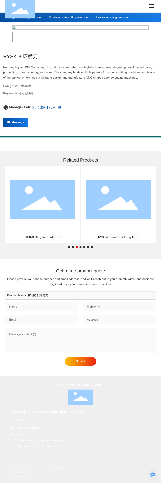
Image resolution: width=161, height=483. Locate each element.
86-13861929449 (46, 107)
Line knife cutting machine (112, 17)
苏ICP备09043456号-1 (18, 472)
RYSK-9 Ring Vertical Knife (42, 237)
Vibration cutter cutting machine (68, 17)
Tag (39, 476)
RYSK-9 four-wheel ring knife (118, 237)
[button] (69, 247)
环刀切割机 (24, 86)
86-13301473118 (25, 427)
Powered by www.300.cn (19, 476)
